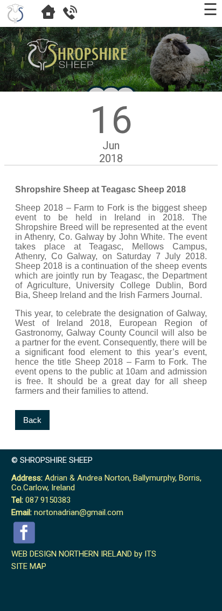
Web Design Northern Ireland (71, 554)
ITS (150, 554)
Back (32, 420)
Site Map (28, 566)
